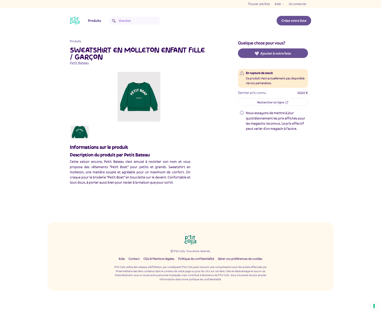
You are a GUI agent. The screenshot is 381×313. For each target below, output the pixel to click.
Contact (134, 259)
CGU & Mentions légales (158, 259)
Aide (278, 4)
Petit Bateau (79, 63)
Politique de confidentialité (196, 259)
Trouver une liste (259, 4)
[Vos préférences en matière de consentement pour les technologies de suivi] (374, 306)
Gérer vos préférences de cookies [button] (240, 259)
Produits (94, 20)
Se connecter (297, 4)
